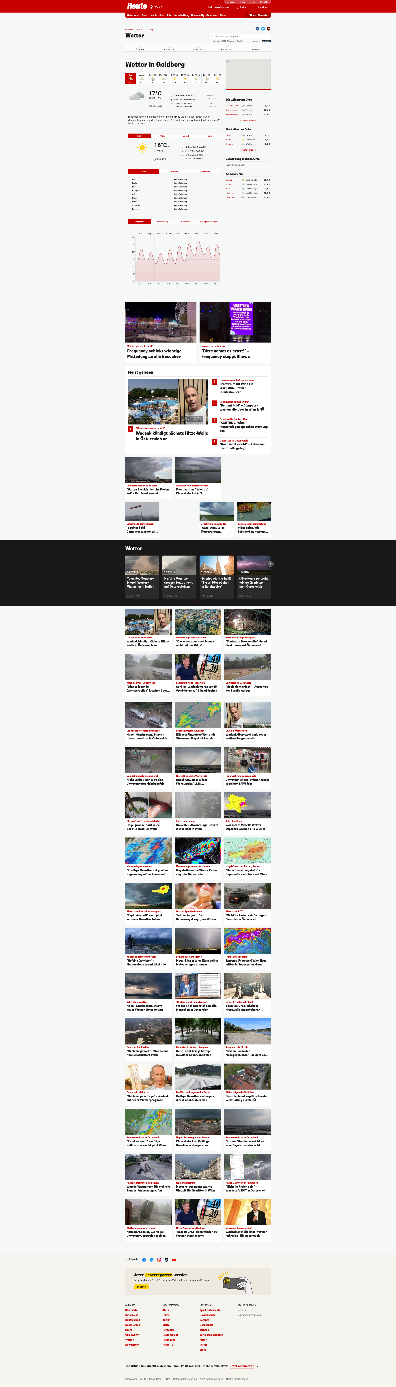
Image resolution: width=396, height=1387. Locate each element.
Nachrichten (132, 1325)
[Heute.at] (137, 6)
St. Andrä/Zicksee (233, 106)
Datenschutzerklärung (185, 1379)
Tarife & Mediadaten (150, 1379)
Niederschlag (162, 222)
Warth (228, 140)
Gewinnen (212, 15)
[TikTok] (166, 1259)
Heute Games (170, 1334)
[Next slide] (271, 564)
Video (252, 15)
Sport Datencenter (211, 1310)
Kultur (166, 1320)
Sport (145, 15)
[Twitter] (263, 29)
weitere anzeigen (249, 120)
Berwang (229, 144)
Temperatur (139, 222)
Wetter (134, 35)
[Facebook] (257, 29)
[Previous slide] (125, 564)
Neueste (263, 15)
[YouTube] (174, 1259)
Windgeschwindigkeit (209, 222)
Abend (186, 136)
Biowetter (256, 49)
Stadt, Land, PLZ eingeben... (227, 36)
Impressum (131, 1379)
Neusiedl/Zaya (232, 114)
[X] (151, 1259)
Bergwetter (169, 49)
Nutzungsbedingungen (211, 1379)
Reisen (203, 1344)
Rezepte (204, 1320)
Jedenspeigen (231, 110)
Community (197, 15)
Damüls (229, 135)
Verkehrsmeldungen (211, 1334)
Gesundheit (206, 1325)
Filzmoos (230, 193)
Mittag (162, 136)
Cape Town (230, 197)
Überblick (140, 49)
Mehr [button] (223, 15)
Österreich (133, 15)
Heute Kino (168, 1339)
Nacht (209, 136)
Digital (166, 1325)
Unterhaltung (181, 15)
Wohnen (204, 1330)
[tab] (197, 601)
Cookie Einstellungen (237, 1379)
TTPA (167, 1379)
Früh (139, 136)
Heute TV (167, 1344)
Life (169, 15)
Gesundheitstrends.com (249, 1315)
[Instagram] (159, 1259)
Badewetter (198, 49)
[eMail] (268, 29)
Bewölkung (186, 222)
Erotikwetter (205, 171)
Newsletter (132, 1344)
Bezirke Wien (227, 49)
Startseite (129, 30)
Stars (165, 1310)
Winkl (228, 189)
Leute (165, 1315)
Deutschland (132, 1320)
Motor (203, 1339)
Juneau (229, 184)
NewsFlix (241, 1310)
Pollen (143, 171)
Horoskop (168, 1330)
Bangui (229, 180)
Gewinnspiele (207, 1315)
